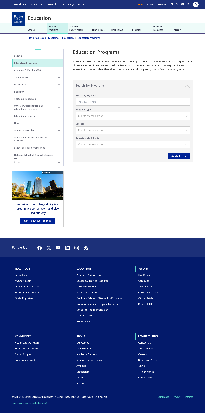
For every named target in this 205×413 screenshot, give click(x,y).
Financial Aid (117, 29)
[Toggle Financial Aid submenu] (58, 84)
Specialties (21, 275)
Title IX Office (146, 371)
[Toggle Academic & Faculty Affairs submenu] (58, 70)
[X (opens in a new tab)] (177, 4)
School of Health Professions (29, 147)
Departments (84, 348)
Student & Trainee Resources (93, 280)
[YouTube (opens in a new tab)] (182, 4)
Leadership (82, 371)
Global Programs (24, 354)
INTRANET (162, 4)
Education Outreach (26, 348)
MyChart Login (23, 280)
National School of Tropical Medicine (33, 155)
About (81, 4)
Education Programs (53, 28)
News (17, 123)
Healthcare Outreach (27, 342)
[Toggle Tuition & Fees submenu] (58, 77)
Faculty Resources (86, 286)
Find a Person (146, 348)
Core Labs (143, 280)
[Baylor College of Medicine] (18, 19)
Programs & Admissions (89, 275)
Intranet (189, 396)
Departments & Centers (89, 138)
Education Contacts (24, 116)
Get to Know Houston (38, 220)
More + (177, 29)
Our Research (146, 275)
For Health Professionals (29, 292)
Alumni (80, 383)
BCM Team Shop (147, 360)
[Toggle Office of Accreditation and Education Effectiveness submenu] (58, 107)
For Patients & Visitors (27, 286)
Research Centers (148, 292)
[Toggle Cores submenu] (58, 162)
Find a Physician (24, 298)
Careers (142, 354)
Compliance (145, 377)
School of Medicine (24, 130)
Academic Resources (158, 28)
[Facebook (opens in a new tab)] (172, 4)
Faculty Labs (145, 286)
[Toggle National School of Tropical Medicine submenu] (58, 155)
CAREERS (150, 4)
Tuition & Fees (97, 29)
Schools (31, 29)
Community (67, 4)
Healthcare (20, 4)
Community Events (25, 360)
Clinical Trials (145, 298)
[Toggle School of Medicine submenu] (58, 130)
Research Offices (147, 304)
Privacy (176, 396)
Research (51, 4)
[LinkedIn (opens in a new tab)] (188, 4)
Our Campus (83, 342)
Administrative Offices (89, 360)
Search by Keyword (86, 95)
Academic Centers (86, 354)
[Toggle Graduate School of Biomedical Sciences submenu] (58, 139)
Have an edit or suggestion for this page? (29, 403)
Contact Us (144, 342)
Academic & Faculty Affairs (76, 28)
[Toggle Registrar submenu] (58, 91)
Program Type (83, 109)
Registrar (136, 29)
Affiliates (81, 365)
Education (36, 4)
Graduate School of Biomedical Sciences (30, 139)
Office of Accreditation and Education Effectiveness (28, 107)
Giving (80, 377)
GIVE (140, 4)
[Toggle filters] (187, 87)
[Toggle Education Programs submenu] (58, 63)
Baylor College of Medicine (43, 38)
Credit (47, 172)
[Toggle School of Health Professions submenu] (58, 148)
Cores (17, 162)
